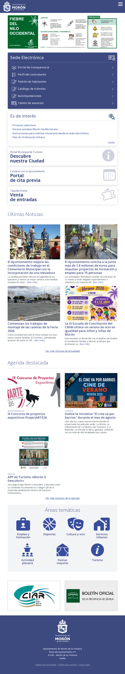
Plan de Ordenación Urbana (28, 137)
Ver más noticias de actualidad (62, 351)
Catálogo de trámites (32, 88)
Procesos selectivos (24, 125)
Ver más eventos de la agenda (62, 498)
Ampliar (111, 142)
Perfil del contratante (32, 74)
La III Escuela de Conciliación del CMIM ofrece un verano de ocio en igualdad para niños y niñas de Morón (90, 328)
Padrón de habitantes (32, 81)
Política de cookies (67, 664)
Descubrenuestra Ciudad (27, 157)
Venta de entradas (23, 196)
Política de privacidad (45, 664)
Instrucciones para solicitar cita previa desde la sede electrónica (50, 133)
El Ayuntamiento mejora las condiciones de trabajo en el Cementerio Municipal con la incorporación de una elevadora (31, 267)
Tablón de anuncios (31, 103)
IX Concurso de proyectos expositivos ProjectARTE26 (27, 416)
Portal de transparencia (33, 67)
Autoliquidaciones (29, 96)
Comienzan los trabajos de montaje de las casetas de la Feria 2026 (33, 327)
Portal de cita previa (27, 176)
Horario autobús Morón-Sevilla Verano (35, 129)
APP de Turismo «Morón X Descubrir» (27, 479)
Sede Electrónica (27, 57)
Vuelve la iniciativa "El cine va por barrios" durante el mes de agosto (90, 416)
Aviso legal (84, 664)
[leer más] (32, 282)
